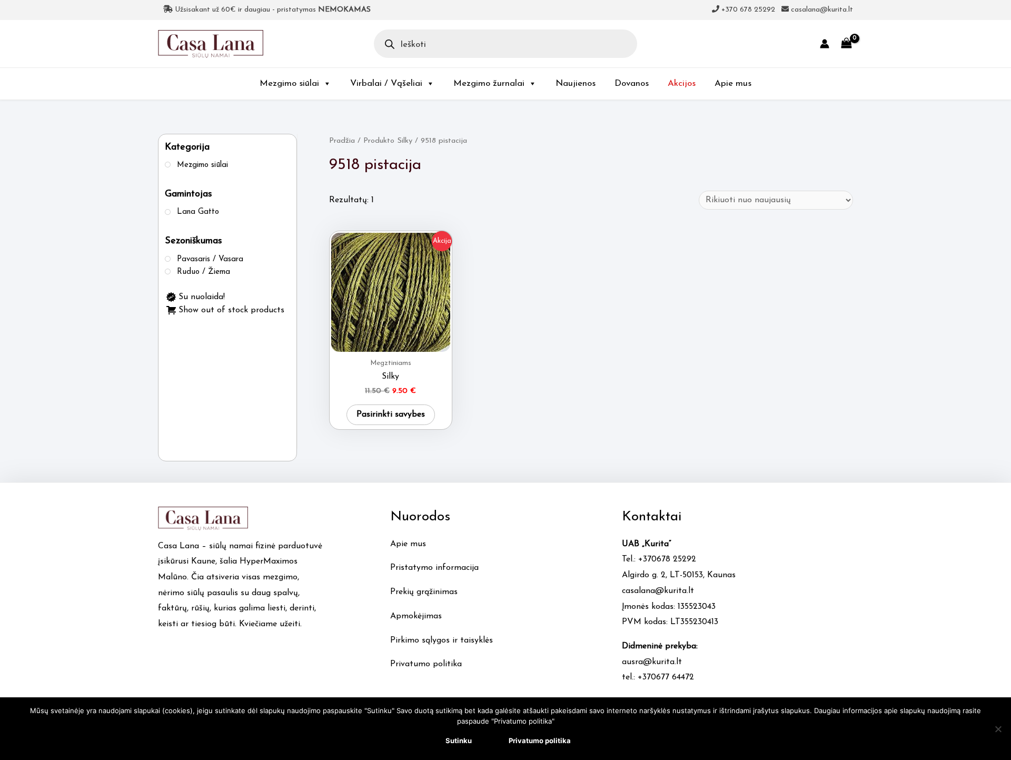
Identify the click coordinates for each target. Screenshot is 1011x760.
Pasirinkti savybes (390, 414)
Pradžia (342, 141)
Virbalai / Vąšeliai (386, 83)
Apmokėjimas (416, 616)
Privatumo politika (426, 664)
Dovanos (631, 83)
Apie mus (733, 83)
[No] (998, 729)
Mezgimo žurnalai (488, 83)
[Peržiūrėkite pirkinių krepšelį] (846, 43)
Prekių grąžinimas (424, 592)
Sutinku (458, 740)
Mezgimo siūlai (289, 83)
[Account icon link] (824, 43)
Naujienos (576, 83)
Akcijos (682, 83)
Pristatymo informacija (434, 568)
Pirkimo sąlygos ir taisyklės (441, 640)
